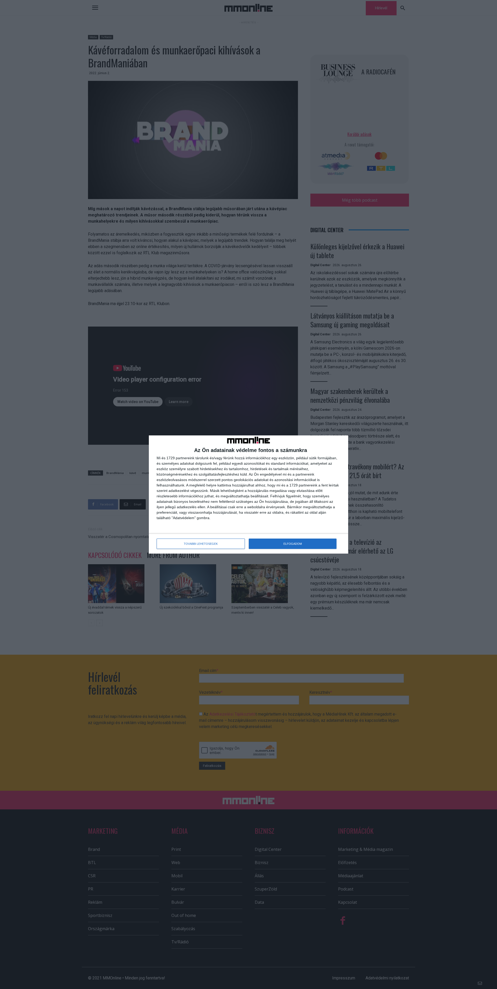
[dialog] (248, 494)
